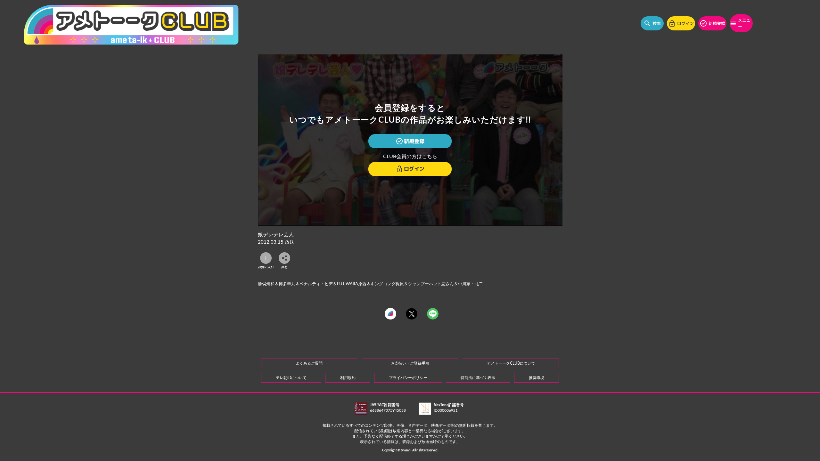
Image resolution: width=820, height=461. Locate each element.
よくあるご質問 (309, 363)
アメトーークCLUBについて (511, 363)
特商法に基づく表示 (478, 378)
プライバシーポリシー (408, 378)
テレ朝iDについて (291, 378)
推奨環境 (536, 378)
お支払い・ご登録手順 (410, 363)
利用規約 (348, 378)
